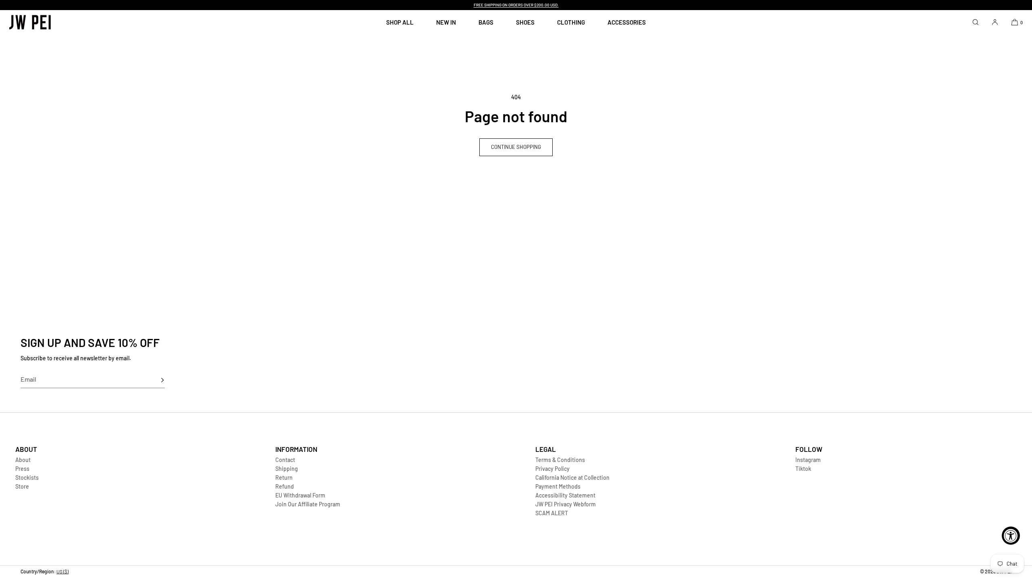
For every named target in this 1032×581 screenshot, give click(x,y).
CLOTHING (571, 22)
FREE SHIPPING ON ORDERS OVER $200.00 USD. (516, 4)
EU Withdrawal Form (300, 495)
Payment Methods (557, 486)
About (23, 459)
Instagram (808, 459)
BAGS (486, 22)
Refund (284, 486)
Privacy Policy (552, 468)
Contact (285, 459)
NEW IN (446, 22)
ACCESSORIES (627, 22)
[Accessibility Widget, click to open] (1011, 536)
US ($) (62, 571)
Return (284, 477)
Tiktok (803, 468)
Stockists (27, 477)
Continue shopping (516, 147)
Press (22, 468)
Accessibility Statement (565, 495)
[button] (975, 22)
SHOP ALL (400, 22)
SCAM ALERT (551, 513)
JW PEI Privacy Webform (565, 504)
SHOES (525, 22)
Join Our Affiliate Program (307, 504)
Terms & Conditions (560, 459)
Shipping (286, 468)
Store (22, 486)
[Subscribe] (155, 380)
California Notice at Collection (572, 477)
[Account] (995, 22)
